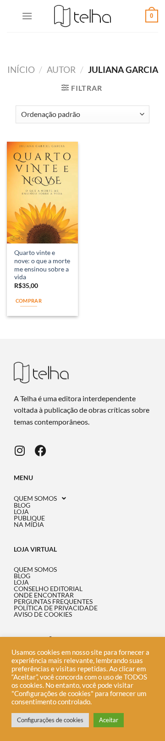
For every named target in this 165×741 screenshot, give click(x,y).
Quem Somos (35, 498)
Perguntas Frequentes (53, 601)
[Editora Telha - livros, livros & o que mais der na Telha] (82, 16)
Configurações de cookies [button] (50, 720)
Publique (29, 518)
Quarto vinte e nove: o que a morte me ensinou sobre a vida (42, 265)
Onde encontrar (44, 595)
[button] (82, 498)
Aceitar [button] (108, 720)
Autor (61, 69)
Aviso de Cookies (43, 614)
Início (21, 69)
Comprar (29, 301)
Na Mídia (29, 524)
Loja (21, 512)
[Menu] (27, 16)
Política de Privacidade (56, 608)
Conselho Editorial (48, 589)
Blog (22, 505)
